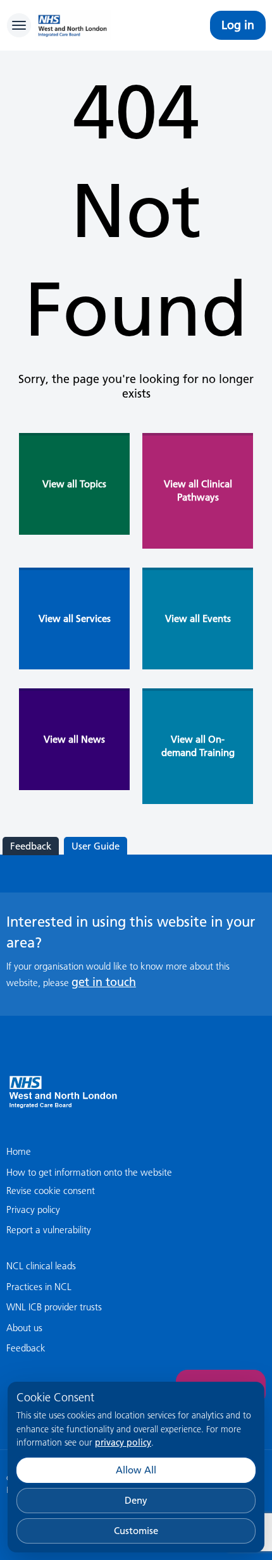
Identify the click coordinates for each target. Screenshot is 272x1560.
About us (24, 1328)
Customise (136, 1531)
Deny (136, 1500)
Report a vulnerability (48, 1230)
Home (18, 1151)
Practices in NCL (38, 1287)
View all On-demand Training (198, 746)
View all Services (75, 618)
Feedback (30, 846)
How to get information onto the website (89, 1172)
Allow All (136, 1470)
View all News (74, 739)
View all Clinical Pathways (198, 490)
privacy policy (123, 1442)
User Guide (95, 846)
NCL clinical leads (41, 1266)
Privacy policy (33, 1210)
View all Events (198, 618)
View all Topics (74, 484)
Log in (237, 25)
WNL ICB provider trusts (54, 1307)
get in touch (103, 982)
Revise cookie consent (50, 1191)
